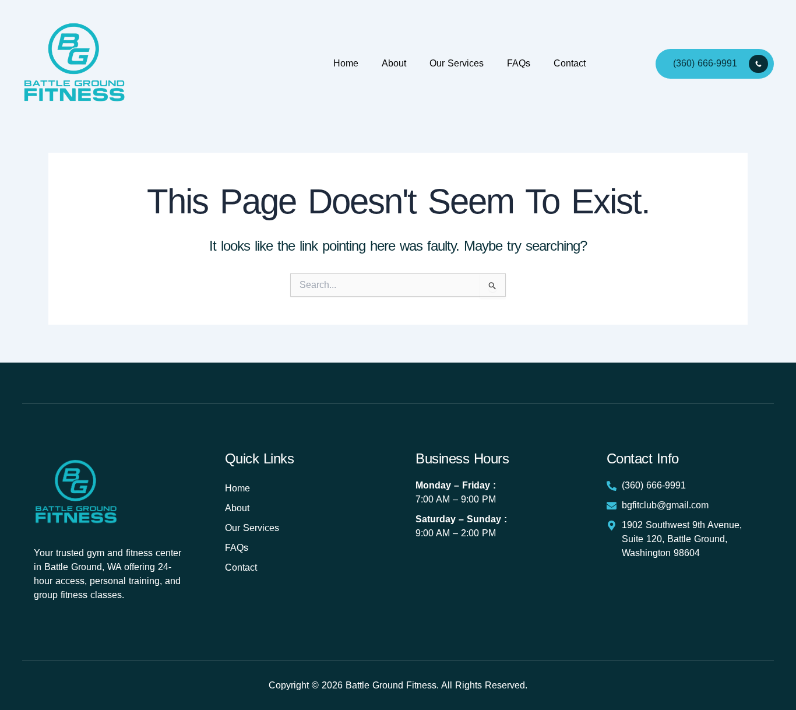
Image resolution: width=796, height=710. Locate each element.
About (394, 63)
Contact (570, 63)
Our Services (456, 63)
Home (345, 63)
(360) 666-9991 (705, 63)
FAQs (518, 63)
